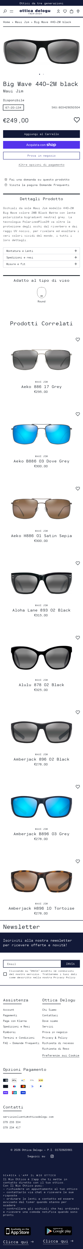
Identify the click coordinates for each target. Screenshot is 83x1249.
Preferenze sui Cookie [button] (60, 1055)
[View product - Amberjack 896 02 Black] (41, 732)
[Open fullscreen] (39, 74)
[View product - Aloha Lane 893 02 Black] (41, 583)
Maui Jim (41, 381)
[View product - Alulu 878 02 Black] (41, 658)
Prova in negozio (41, 155)
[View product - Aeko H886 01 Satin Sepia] (41, 508)
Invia (70, 963)
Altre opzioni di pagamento (41, 164)
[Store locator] (78, 11)
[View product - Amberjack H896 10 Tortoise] (41, 881)
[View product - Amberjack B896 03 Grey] (41, 807)
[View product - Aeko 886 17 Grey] (41, 359)
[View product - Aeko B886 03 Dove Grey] (41, 434)
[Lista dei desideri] (65, 11)
